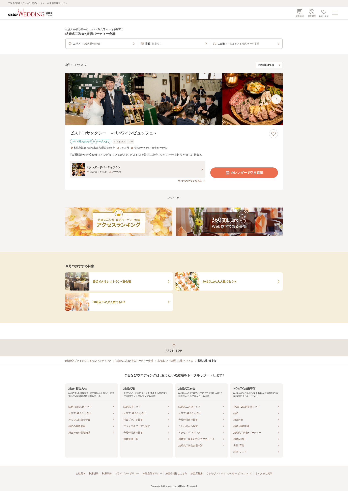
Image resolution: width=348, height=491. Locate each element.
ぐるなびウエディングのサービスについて (229, 473)
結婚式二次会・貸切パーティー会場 (134, 360)
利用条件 (107, 473)
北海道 (161, 360)
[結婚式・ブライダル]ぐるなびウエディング (88, 360)
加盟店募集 (197, 473)
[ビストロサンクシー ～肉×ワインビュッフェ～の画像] (174, 99)
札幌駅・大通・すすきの (181, 360)
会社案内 (80, 473)
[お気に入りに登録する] (273, 133)
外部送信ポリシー (152, 473)
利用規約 (93, 473)
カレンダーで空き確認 (247, 172)
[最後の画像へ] (276, 99)
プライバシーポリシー (127, 473)
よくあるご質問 (263, 473)
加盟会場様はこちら (176, 473)
